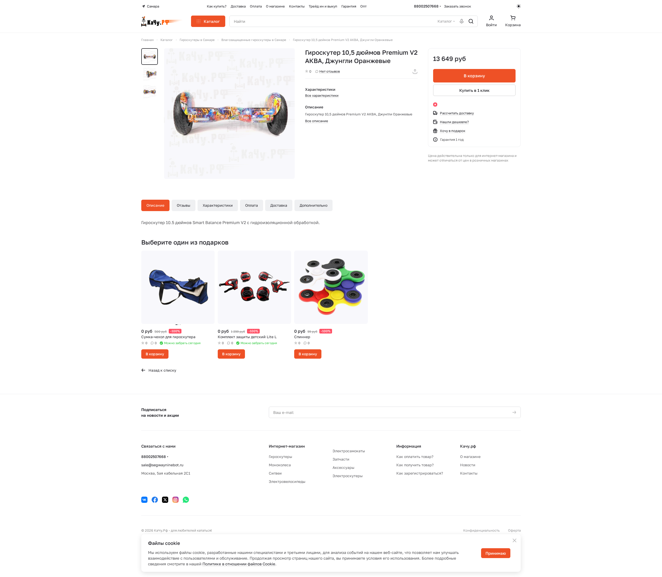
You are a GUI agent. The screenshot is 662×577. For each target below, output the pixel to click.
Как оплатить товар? (414, 456)
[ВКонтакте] (144, 500)
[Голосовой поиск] (461, 21)
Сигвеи (275, 473)
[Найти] (471, 21)
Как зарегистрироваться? (419, 473)
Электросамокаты (349, 451)
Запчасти (341, 459)
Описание (155, 205)
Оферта (514, 530)
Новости (467, 465)
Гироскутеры (280, 456)
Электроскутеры (348, 476)
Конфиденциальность (481, 530)
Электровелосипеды (287, 481)
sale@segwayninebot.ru (162, 465)
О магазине (470, 456)
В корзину (474, 75)
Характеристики (218, 205)
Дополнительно (313, 205)
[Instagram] (175, 500)
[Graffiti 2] (229, 113)
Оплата (251, 205)
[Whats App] (186, 500)
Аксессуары (343, 467)
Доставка (278, 205)
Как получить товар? (415, 465)
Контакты (468, 473)
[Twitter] (165, 500)
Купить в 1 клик (474, 90)
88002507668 (426, 6)
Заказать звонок (457, 6)
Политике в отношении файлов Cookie (238, 563)
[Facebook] (155, 500)
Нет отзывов (329, 71)
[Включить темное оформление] (519, 6)
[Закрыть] (514, 540)
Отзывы (183, 205)
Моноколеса (280, 465)
